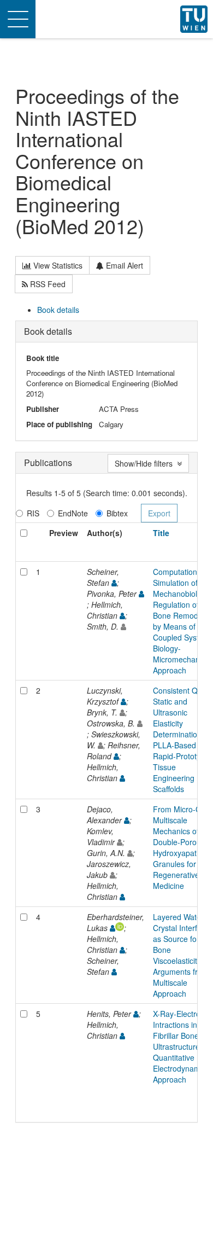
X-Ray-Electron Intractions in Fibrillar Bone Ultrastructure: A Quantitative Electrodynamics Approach (181, 1046)
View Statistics (56, 265)
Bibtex (117, 513)
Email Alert (123, 265)
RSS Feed (47, 283)
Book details (58, 309)
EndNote (73, 513)
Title (161, 532)
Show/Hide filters (146, 463)
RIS (33, 513)
